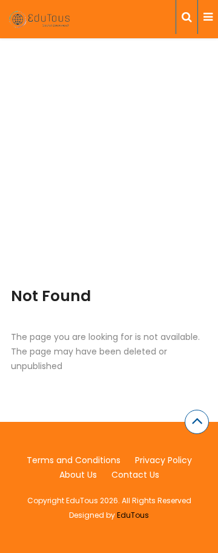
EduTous (133, 515)
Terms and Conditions (74, 460)
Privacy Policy (163, 460)
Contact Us (135, 474)
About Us (78, 474)
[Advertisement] (109, 178)
